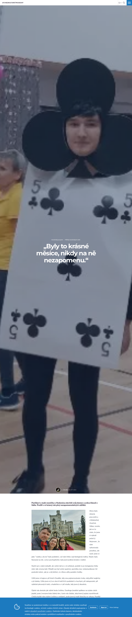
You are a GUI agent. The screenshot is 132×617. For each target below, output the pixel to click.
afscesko (65, 490)
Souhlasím (93, 607)
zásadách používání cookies (41, 611)
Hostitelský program (57, 240)
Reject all (103, 607)
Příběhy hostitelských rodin (72, 240)
